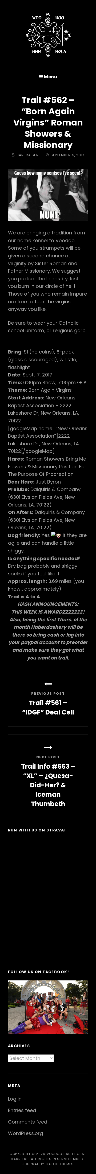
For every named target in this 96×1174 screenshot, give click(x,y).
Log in (15, 1099)
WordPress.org (25, 1133)
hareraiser (28, 155)
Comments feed (27, 1121)
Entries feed (22, 1110)
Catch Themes (60, 1164)
